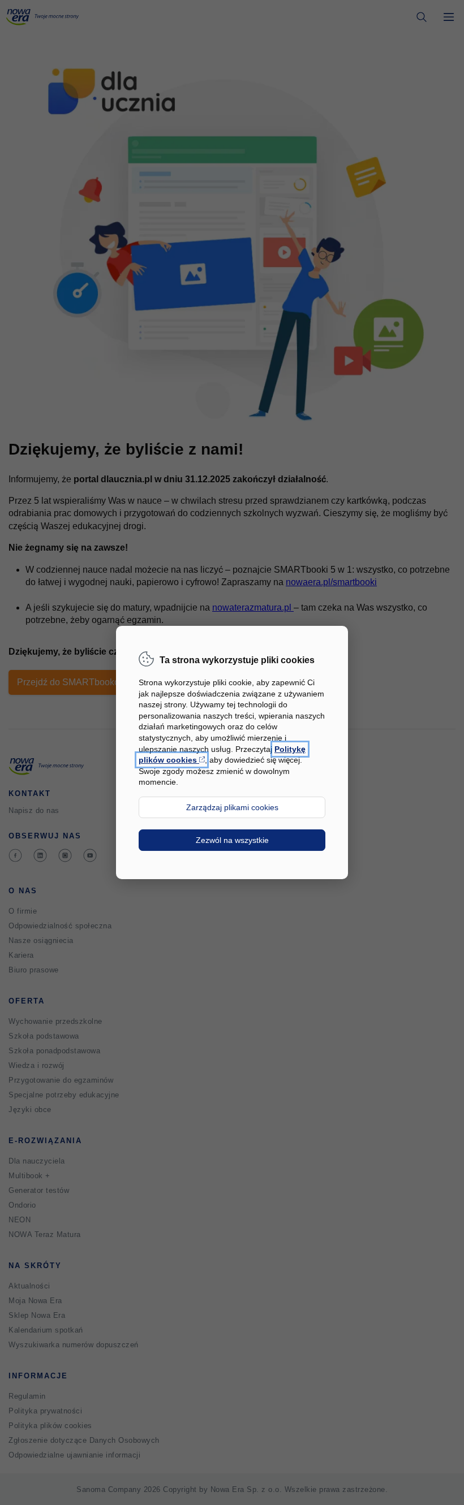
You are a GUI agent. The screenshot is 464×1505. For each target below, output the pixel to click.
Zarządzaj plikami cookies (232, 807)
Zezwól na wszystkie (232, 840)
